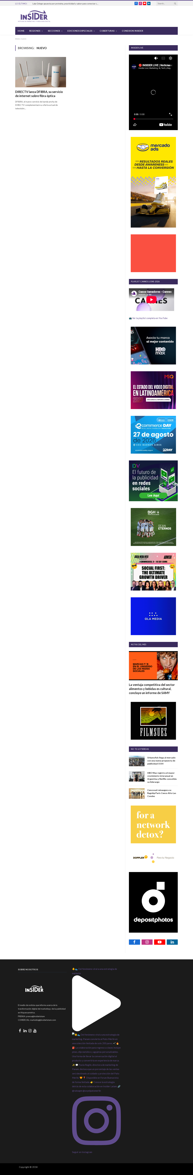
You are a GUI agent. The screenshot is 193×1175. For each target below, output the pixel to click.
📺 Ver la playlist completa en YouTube (148, 318)
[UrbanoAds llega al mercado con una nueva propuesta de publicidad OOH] (137, 761)
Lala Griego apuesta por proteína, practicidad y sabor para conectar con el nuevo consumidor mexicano (66, 3)
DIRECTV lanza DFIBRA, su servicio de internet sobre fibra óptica (39, 94)
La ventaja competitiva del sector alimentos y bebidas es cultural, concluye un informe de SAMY (152, 689)
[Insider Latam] (34, 16)
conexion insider (132, 30)
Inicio (17, 39)
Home (21, 30)
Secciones (54, 30)
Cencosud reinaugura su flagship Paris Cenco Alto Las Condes (161, 793)
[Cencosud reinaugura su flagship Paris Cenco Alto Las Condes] (137, 793)
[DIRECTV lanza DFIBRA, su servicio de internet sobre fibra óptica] (40, 72)
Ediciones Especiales (79, 30)
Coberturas (107, 30)
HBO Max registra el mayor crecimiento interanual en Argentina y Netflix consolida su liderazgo (162, 777)
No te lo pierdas (140, 749)
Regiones (34, 30)
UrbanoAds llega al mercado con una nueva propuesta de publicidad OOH (161, 760)
